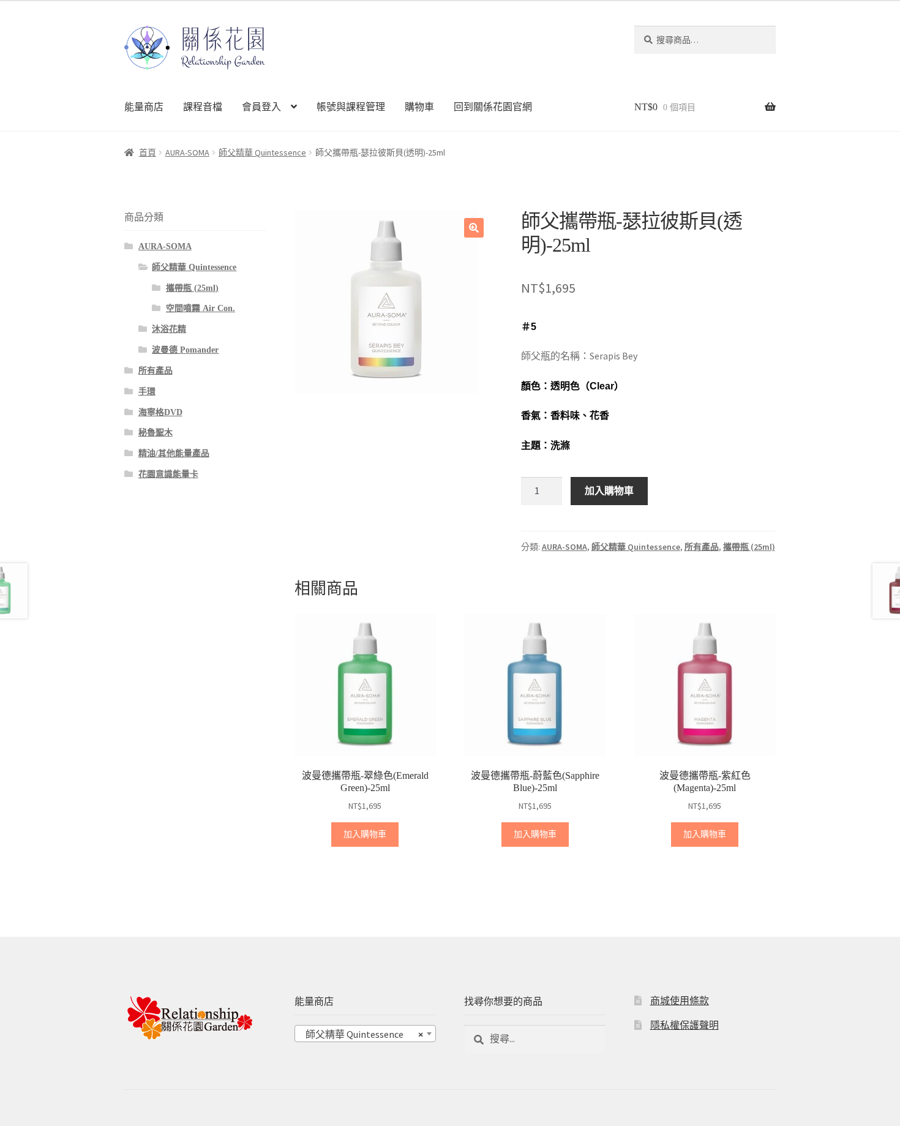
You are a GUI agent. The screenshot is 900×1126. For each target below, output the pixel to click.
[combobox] (365, 1033)
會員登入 (261, 107)
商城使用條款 (679, 1001)
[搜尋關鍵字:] (535, 1038)
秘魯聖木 (155, 432)
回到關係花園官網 (493, 107)
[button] (474, 228)
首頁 (147, 152)
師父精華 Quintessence (262, 152)
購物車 (419, 107)
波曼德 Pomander (185, 350)
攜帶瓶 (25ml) (749, 546)
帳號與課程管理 (351, 107)
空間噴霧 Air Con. (200, 308)
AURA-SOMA (187, 152)
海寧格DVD (160, 412)
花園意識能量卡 (168, 474)
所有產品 (701, 546)
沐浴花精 (169, 329)
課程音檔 (202, 107)
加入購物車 (609, 490)
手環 (147, 391)
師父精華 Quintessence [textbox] (361, 1034)
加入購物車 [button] (364, 834)
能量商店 (143, 107)
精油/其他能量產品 (173, 453)
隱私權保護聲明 (684, 1025)
